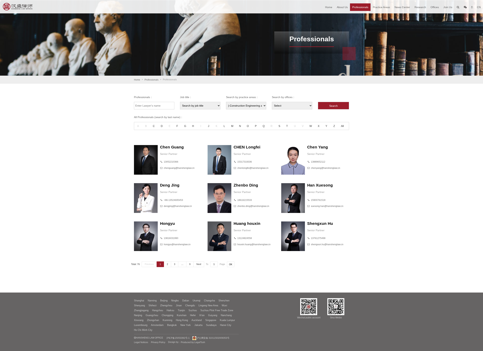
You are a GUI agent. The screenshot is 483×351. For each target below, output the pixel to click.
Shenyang (139, 305)
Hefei (193, 315)
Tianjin (181, 310)
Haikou (170, 310)
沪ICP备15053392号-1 (178, 338)
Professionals (360, 7)
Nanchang (226, 315)
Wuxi (224, 305)
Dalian (185, 300)
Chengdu (190, 305)
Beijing (164, 300)
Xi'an (202, 315)
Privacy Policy (158, 342)
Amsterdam (157, 325)
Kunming (167, 320)
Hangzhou (157, 310)
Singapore (210, 320)
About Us (342, 7)
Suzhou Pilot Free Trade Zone (216, 310)
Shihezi (152, 305)
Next (198, 264)
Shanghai (139, 300)
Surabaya (211, 325)
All (342, 125)
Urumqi (196, 300)
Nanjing (138, 315)
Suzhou (192, 310)
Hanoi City (225, 325)
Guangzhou (152, 315)
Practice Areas (381, 7)
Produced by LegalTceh (193, 342)
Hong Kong (182, 320)
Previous (149, 264)
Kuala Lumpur (227, 320)
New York (185, 325)
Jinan (179, 305)
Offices (435, 7)
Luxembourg (140, 325)
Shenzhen (223, 300)
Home (328, 7)
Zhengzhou (166, 305)
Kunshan (181, 315)
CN (479, 7)
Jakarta (198, 325)
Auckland (197, 320)
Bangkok (172, 325)
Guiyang (212, 315)
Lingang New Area (208, 305)
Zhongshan (153, 320)
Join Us (447, 7)
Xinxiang (138, 320)
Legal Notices (141, 342)
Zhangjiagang (141, 310)
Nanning (152, 300)
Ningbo (175, 300)
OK (230, 264)
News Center (402, 7)
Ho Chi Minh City (143, 330)
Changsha (209, 300)
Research (420, 7)
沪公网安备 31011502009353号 (212, 338)
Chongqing (167, 315)
